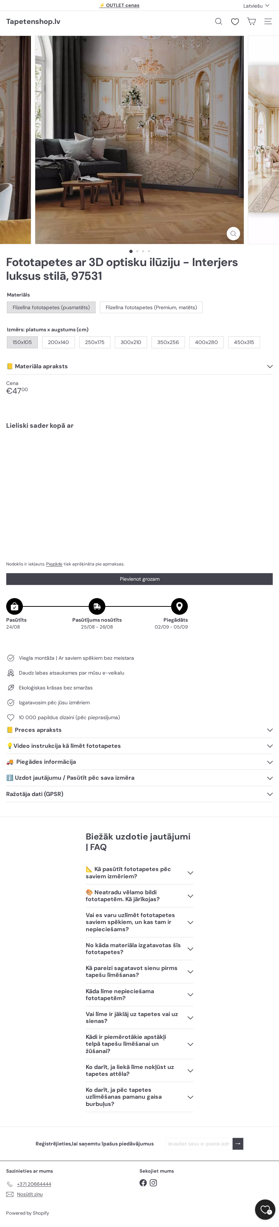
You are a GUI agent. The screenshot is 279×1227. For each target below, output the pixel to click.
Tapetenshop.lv (33, 21)
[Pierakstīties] (237, 1144)
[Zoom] (233, 233)
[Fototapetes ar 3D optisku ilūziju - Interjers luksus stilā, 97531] (139, 460)
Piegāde (54, 564)
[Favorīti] (235, 21)
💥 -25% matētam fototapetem (119, 5)
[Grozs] (251, 21)
